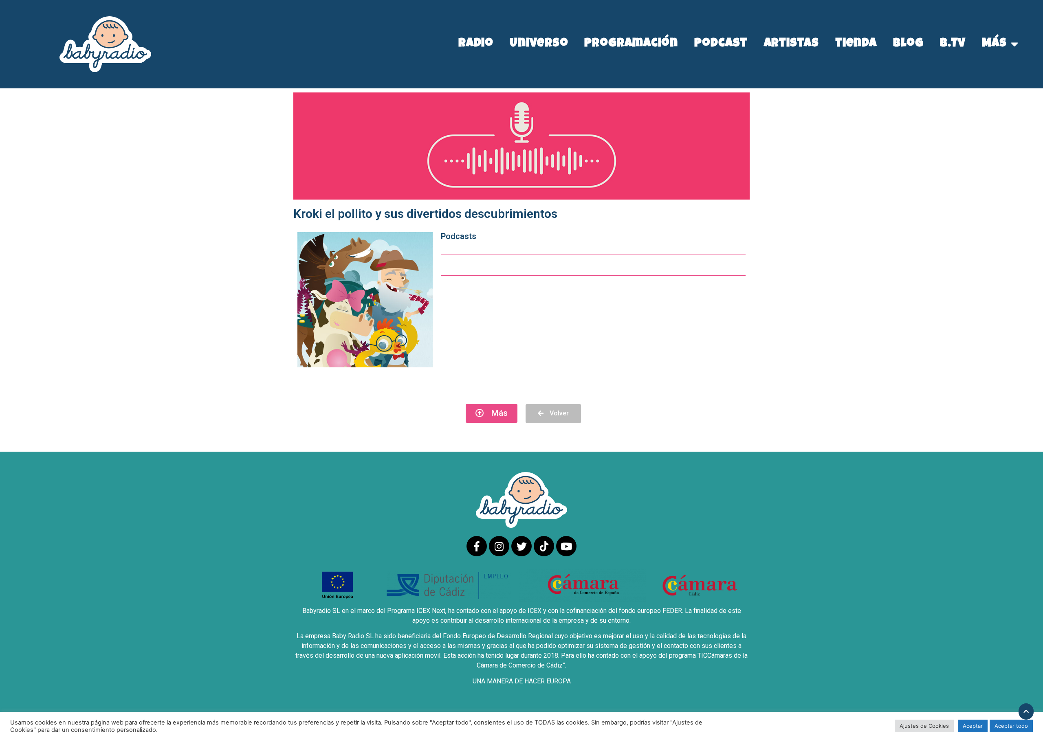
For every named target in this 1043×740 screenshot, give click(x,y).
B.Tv (953, 44)
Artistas (791, 44)
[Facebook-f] (476, 546)
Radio (476, 44)
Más (994, 44)
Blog (908, 44)
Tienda (856, 44)
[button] (491, 413)
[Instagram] (499, 546)
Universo (539, 44)
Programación (631, 44)
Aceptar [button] (973, 725)
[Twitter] (521, 546)
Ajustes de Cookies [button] (924, 725)
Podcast (720, 44)
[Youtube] (566, 546)
